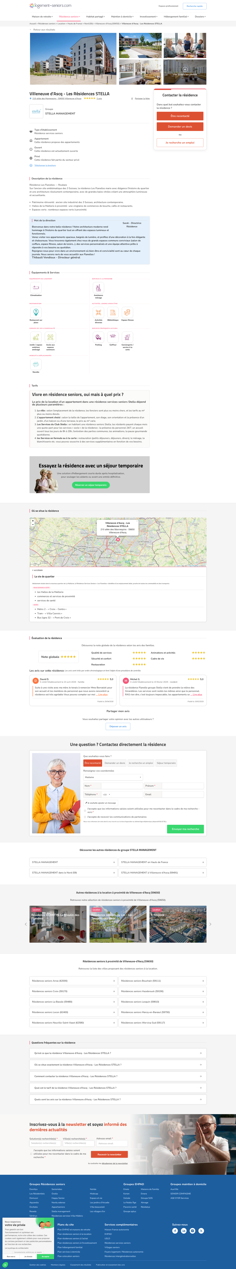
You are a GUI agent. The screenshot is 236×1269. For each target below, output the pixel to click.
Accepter (45, 1257)
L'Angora (157, 915)
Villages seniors (112, 1247)
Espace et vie (96, 1198)
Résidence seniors (68, 16)
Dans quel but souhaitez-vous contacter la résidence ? (179, 106)
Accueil (33, 23)
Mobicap (94, 1193)
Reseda (33, 1211)
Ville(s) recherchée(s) (74, 1138)
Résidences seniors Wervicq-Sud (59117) (143, 1022)
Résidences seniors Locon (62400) (50, 1012)
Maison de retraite (41, 16)
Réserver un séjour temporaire (91, 485)
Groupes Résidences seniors (47, 1184)
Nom (88, 785)
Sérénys (33, 1215)
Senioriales (57, 1189)
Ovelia (55, 1193)
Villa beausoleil (97, 1207)
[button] (5, 1265)
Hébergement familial (175, 16)
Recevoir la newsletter (109, 1154)
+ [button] (33, 520)
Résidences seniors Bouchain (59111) (141, 980)
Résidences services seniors (118, 1243)
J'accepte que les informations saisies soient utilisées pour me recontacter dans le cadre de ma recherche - (143, 810)
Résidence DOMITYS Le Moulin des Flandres (55, 916)
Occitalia (34, 1207)
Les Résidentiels (37, 1193)
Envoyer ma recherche (185, 829)
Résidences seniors (46, 23)
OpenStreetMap (193, 566)
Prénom (150, 785)
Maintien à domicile (121, 16)
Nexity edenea (58, 1202)
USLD (107, 1238)
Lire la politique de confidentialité (16, 1248)
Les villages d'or (97, 1211)
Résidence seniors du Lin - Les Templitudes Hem (112, 916)
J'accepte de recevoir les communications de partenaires (117, 816)
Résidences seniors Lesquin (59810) (140, 1001)
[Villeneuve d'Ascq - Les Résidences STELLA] (118, 539)
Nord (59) (88, 23)
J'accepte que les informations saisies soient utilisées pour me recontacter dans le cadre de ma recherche (60, 1154)
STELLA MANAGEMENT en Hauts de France (144, 862)
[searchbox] (45, 1143)
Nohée (93, 1189)
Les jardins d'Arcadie (99, 1202)
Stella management (61, 1211)
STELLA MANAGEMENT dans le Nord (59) (54, 872)
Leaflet (179, 566)
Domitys (33, 1189)
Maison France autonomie (117, 1229)
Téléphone (91, 794)
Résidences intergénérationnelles (120, 1256)
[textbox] (106, 794)
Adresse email (103, 1138)
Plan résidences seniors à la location (74, 1234)
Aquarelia (34, 1202)
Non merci (11, 1257)
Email (148, 794)
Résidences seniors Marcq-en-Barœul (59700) (145, 1012)
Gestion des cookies (38, 1265)
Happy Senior (58, 1198)
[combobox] (106, 794)
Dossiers (199, 16)
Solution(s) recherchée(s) (43, 1138)
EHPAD (108, 1234)
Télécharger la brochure (45, 165)
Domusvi (34, 1198)
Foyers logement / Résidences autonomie (124, 1251)
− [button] (33, 524)
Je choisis (28, 1257)
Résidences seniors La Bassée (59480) (52, 1001)
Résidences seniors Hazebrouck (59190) (142, 991)
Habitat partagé (94, 16)
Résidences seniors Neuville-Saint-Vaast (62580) (58, 1022)
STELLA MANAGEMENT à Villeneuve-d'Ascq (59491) (149, 872)
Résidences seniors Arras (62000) (49, 980)
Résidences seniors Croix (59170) (49, 991)
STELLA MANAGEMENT (60, 113)
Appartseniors (58, 1207)
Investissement (148, 16)
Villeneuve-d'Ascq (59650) (107, 23)
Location (61, 23)
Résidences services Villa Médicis (67, 1215)
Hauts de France (74, 23)
